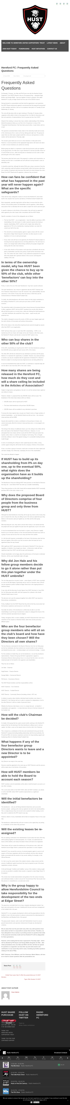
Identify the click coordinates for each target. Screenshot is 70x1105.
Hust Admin (16, 76)
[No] (68, 1100)
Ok (31, 1102)
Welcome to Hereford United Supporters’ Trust (23, 43)
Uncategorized (27, 76)
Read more (36, 1102)
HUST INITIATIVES (38, 49)
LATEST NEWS (52, 43)
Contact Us (52, 49)
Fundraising (24, 49)
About (62, 43)
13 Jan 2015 (6, 76)
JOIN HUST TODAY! (9, 49)
